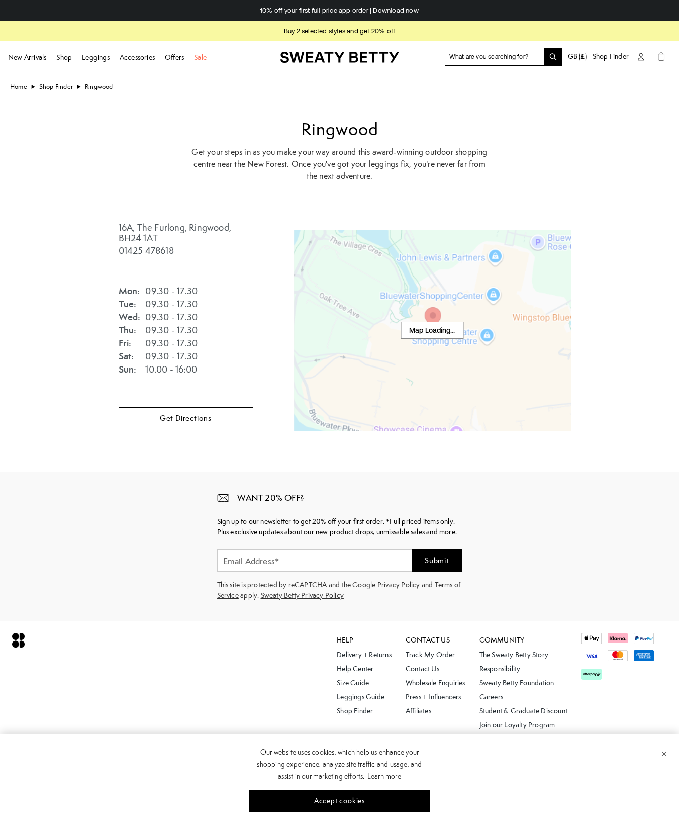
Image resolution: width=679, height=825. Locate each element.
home (18, 86)
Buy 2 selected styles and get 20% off (339, 31)
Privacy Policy (398, 584)
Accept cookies (339, 800)
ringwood (99, 86)
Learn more (384, 776)
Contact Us (422, 668)
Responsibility (500, 668)
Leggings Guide (360, 696)
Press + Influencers (433, 696)
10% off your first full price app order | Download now (339, 10)
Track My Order (430, 654)
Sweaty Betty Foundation (516, 682)
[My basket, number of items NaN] (661, 56)
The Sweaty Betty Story (513, 654)
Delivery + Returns (364, 654)
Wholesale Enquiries (435, 682)
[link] (339, 62)
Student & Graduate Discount (523, 710)
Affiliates (418, 710)
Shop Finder (611, 56)
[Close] (664, 753)
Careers (491, 696)
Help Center (355, 668)
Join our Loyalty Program (517, 724)
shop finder (56, 86)
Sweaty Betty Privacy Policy (302, 595)
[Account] (641, 56)
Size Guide (353, 682)
